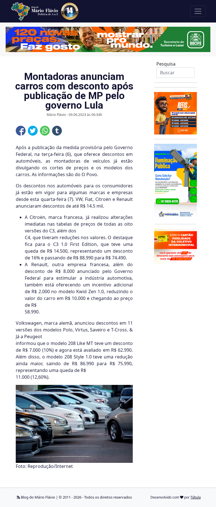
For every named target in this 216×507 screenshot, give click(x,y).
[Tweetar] (33, 131)
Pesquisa (166, 64)
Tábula (195, 497)
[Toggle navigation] (198, 11)
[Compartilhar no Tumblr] (57, 131)
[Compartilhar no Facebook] (21, 131)
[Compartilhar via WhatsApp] (45, 131)
